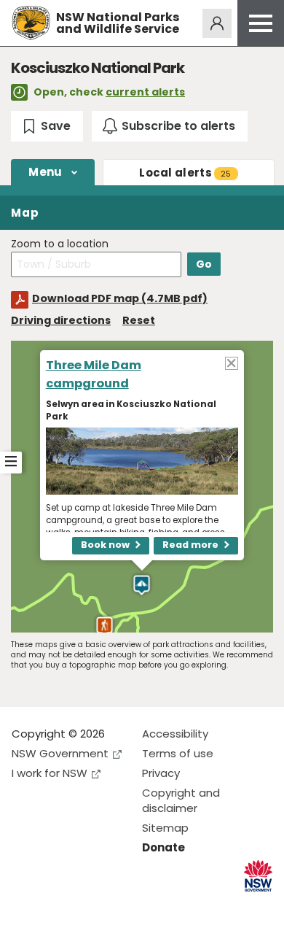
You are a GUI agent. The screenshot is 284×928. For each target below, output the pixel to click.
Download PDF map (120, 298)
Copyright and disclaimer (181, 800)
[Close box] (231, 362)
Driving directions (61, 320)
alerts (185, 172)
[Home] (31, 23)
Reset (138, 320)
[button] (104, 626)
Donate (163, 847)
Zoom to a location (60, 244)
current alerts (145, 92)
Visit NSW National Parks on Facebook (25, 905)
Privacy (161, 773)
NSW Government (60, 753)
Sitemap (165, 827)
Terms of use (177, 753)
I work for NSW (49, 773)
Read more (190, 545)
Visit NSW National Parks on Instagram (56, 905)
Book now (105, 545)
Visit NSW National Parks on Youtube (87, 905)
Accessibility (175, 733)
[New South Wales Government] (258, 876)
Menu (45, 171)
